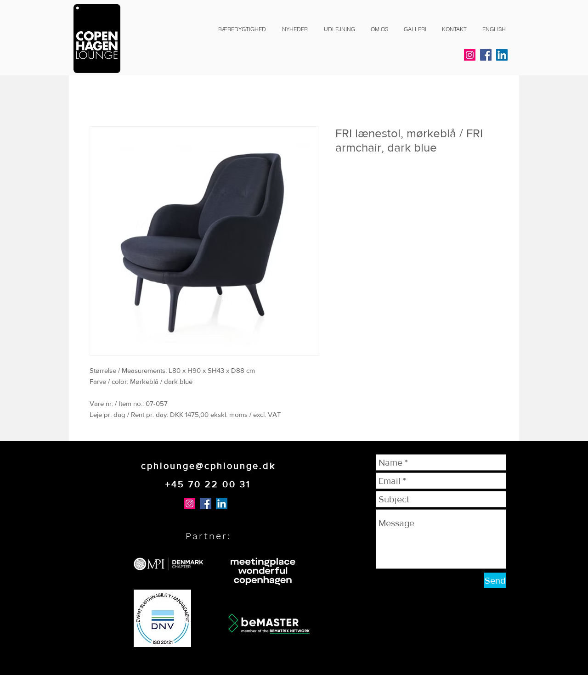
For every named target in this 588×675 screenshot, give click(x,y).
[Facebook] (486, 55)
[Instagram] (469, 55)
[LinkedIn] (502, 55)
